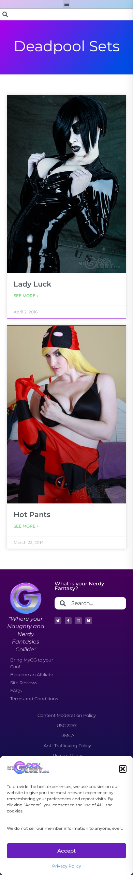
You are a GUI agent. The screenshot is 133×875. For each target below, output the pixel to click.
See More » (26, 295)
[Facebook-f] (68, 620)
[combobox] (66, 14)
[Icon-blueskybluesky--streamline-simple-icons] (88, 620)
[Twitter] (58, 620)
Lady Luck (32, 284)
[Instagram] (78, 620)
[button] (122, 769)
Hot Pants (32, 514)
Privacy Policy (66, 866)
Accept (66, 850)
